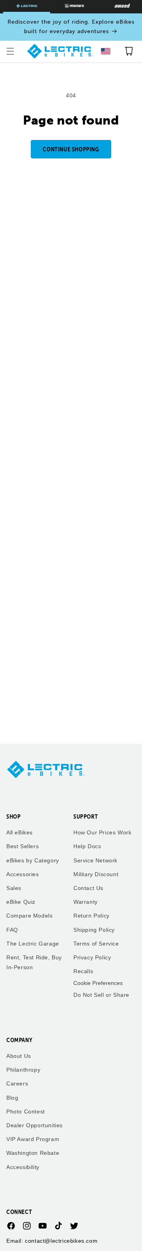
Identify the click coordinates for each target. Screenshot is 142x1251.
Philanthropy (23, 1070)
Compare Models (29, 915)
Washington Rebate (32, 1153)
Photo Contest (25, 1111)
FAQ (12, 930)
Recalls (83, 971)
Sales (13, 888)
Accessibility (22, 1167)
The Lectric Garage (32, 943)
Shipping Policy (94, 930)
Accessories (22, 874)
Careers (17, 1083)
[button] (10, 51)
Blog (12, 1098)
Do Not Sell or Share (101, 995)
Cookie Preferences (98, 983)
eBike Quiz (21, 902)
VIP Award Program (32, 1139)
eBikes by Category (32, 860)
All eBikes (19, 832)
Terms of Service (96, 943)
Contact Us (88, 888)
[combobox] (105, 51)
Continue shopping (71, 149)
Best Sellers (22, 846)
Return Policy (91, 915)
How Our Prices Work (102, 832)
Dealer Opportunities (34, 1125)
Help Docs (87, 846)
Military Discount (95, 874)
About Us (18, 1056)
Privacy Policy (92, 957)
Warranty (85, 902)
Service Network (95, 860)
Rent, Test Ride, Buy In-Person (34, 962)
